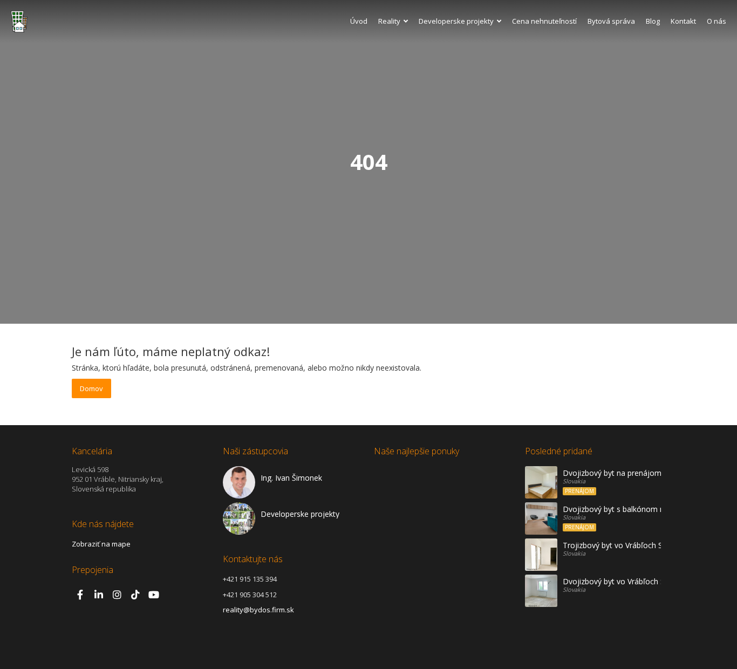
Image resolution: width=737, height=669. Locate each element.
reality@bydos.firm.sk (258, 610)
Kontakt (683, 21)
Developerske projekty (456, 21)
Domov (91, 388)
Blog (653, 21)
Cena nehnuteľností (544, 21)
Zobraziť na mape (101, 544)
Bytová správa (611, 21)
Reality (389, 21)
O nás (716, 21)
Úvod (358, 21)
